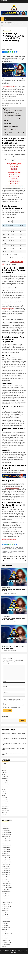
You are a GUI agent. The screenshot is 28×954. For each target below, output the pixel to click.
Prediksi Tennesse (6, 929)
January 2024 (5, 801)
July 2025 (4, 763)
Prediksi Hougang (5, 866)
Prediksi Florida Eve (6, 849)
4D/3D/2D (8, 121)
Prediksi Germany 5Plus (7, 862)
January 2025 (5, 776)
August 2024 (4, 787)
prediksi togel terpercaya (8, 308)
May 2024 (4, 793)
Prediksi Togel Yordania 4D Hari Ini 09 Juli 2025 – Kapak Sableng (13, 647)
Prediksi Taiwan (5, 925)
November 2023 (5, 806)
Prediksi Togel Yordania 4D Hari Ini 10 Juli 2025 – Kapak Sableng (13, 619)
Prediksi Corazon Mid (6, 845)
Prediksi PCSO (5, 914)
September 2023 (5, 810)
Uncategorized (5, 946)
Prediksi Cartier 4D (6, 836)
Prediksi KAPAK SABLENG (8, 86)
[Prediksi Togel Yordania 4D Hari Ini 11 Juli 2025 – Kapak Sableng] (14, 577)
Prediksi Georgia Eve (6, 855)
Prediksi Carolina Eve (6, 834)
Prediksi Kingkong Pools (7, 887)
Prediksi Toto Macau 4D (7, 933)
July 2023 (4, 814)
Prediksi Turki (4, 938)
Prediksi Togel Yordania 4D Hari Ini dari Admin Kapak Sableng (13, 111)
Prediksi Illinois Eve (6, 868)
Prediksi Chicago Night (6, 840)
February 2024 (5, 799)
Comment (6, 664)
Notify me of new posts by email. (12, 707)
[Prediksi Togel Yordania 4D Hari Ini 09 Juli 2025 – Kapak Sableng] (14, 634)
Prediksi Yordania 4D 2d (15, 551)
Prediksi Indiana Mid (6, 874)
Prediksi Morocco (5, 898)
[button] (6, 225)
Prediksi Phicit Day (6, 917)
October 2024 (5, 782)
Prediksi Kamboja (5, 881)
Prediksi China (5, 843)
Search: (10, 221)
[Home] (2, 19)
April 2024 (4, 795)
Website (5, 692)
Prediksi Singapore (6, 921)
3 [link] (12, 257)
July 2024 (4, 789)
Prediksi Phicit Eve (5, 919)
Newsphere (23, 950)
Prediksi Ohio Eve (5, 908)
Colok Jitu (8, 127)
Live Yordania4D (20, 548)
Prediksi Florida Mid (6, 851)
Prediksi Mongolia (5, 895)
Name (5, 681)
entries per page (10, 217)
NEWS (3, 824)
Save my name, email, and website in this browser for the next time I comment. (13, 700)
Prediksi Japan (5, 878)
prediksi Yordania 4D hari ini (12, 488)
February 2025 (5, 774)
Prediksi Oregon (5, 912)
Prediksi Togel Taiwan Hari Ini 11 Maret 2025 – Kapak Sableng (8, 557)
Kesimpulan (6, 131)
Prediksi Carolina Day (6, 832)
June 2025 (4, 766)
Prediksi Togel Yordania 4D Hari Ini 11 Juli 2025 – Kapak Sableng (13, 590)
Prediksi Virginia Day (6, 940)
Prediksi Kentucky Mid (6, 885)
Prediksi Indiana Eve (6, 872)
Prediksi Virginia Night (6, 942)
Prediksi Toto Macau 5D (7, 936)
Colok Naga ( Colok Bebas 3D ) (12, 126)
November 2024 (5, 780)
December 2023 (5, 804)
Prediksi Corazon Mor (6, 847)
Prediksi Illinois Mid (6, 870)
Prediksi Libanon (5, 889)
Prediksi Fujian (5, 853)
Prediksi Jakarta (5, 876)
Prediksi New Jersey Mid (7, 902)
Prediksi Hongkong (6, 864)
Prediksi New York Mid (6, 906)
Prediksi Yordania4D (7, 30)
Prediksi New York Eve (6, 904)
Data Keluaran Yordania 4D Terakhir (12, 114)
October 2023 (5, 808)
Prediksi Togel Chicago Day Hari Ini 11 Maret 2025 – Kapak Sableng (20, 557)
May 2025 (4, 768)
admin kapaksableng (13, 45)
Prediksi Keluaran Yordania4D (8, 549)
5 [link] (17, 257)
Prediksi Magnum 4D (6, 891)
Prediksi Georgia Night (6, 859)
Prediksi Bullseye (5, 826)
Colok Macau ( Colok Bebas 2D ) (12, 124)
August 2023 (4, 812)
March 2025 (4, 772)
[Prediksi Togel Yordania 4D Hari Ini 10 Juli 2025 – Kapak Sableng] (14, 605)
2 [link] (10, 257)
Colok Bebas (8, 123)
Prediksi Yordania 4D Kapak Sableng (13, 552)
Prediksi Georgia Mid (6, 857)
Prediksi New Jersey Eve (7, 900)
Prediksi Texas (5, 931)
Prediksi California (5, 828)
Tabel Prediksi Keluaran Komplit (11, 129)
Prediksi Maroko (5, 893)
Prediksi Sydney (5, 923)
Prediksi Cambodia (6, 830)
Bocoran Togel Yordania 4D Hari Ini (11, 547)
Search (5, 717)
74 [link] (22, 257)
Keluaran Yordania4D (12, 548)
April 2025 (4, 770)
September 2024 (5, 785)
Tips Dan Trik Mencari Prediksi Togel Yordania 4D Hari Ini (12, 116)
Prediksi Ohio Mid (5, 910)
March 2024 (4, 797)
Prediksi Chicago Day (6, 838)
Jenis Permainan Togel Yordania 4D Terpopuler (12, 119)
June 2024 (4, 791)
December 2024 (5, 778)
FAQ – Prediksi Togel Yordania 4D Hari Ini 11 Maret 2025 (14, 133)
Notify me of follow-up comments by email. (13, 705)
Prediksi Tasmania (6, 927)
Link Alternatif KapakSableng (9, 539)
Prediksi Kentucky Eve (6, 883)
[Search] (26, 19)
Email (5, 686)
